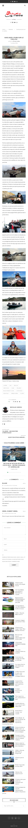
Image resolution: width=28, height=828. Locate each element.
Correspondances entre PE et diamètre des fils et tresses (20, 607)
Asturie (5, 385)
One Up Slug (6, 388)
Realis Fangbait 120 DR (8, 390)
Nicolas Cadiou (16, 41)
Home (3, 29)
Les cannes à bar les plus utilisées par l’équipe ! (20, 666)
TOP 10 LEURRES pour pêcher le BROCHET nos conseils (19, 592)
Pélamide (19, 388)
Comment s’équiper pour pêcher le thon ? (20, 621)
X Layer (22, 393)
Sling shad (6, 393)
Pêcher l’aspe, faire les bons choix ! (20, 765)
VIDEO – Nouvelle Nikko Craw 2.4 (19, 613)
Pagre (13, 388)
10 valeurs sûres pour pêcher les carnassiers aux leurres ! (20, 782)
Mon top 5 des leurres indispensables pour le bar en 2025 (20, 637)
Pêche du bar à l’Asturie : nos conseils (18, 712)
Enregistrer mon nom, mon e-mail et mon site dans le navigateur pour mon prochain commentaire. (13, 559)
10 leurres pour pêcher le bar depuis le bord (20, 584)
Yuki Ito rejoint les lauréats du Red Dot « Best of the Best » (20, 744)
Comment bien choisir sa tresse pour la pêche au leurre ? (19, 683)
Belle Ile (16, 385)
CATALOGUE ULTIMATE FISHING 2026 (20, 644)
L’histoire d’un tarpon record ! (19, 772)
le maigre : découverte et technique (18, 690)
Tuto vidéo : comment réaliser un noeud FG (20, 651)
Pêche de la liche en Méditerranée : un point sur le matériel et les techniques (20, 730)
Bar (10, 385)
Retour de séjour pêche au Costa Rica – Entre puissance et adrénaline (14, 465)
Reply (24, 483)
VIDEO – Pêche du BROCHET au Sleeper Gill (19, 752)
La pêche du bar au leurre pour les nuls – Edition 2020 (20, 705)
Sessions (11, 29)
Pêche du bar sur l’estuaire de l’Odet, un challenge (20, 658)
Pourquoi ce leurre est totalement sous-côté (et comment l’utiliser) (20, 737)
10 (20, 472)
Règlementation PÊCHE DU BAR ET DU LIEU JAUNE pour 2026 (20, 600)
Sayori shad (19, 390)
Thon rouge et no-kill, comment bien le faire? (20, 697)
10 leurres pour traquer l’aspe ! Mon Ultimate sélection (20, 629)
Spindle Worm (14, 393)
